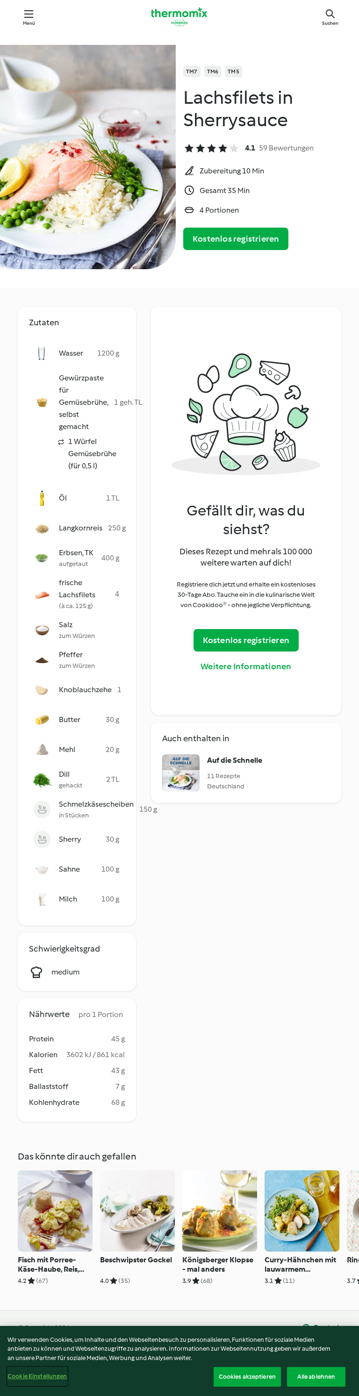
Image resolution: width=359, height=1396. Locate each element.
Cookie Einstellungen (37, 1376)
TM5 (233, 71)
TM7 (192, 71)
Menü (29, 23)
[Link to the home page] (179, 16)
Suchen (330, 23)
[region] (179, 1361)
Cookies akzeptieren (247, 1376)
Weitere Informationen (246, 666)
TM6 (213, 71)
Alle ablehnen (316, 1376)
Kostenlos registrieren (236, 239)
